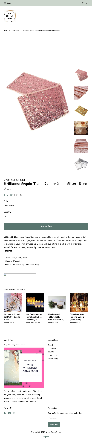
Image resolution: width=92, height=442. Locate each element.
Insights (51, 351)
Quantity (7, 211)
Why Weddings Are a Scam (14, 345)
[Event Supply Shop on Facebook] (5, 413)
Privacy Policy (53, 355)
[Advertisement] (46, 50)
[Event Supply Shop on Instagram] (14, 413)
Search (50, 345)
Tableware (15, 30)
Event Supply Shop (53, 432)
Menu (9, 3)
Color (6, 200)
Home (6, 30)
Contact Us (52, 348)
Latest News (9, 340)
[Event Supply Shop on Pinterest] (9, 413)
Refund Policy (53, 358)
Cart (86, 3)
